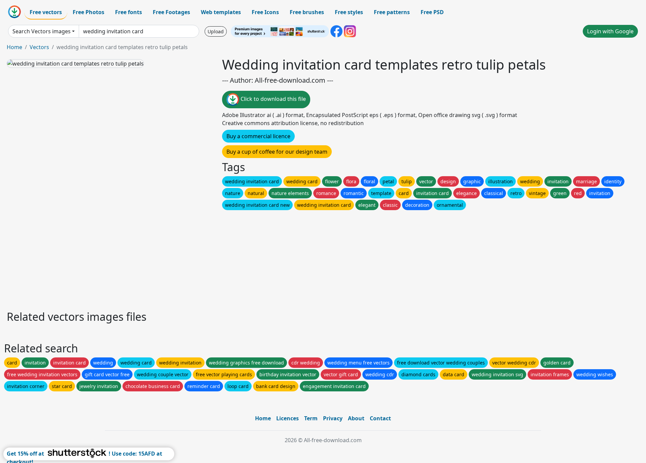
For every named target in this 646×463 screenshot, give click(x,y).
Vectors (39, 47)
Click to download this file (272, 99)
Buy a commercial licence (258, 136)
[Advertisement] (208, 258)
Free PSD (432, 12)
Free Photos (88, 12)
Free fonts (128, 12)
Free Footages (171, 12)
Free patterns (392, 12)
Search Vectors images (41, 31)
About (356, 418)
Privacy (333, 418)
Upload (216, 31)
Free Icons (265, 12)
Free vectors (46, 12)
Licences (287, 418)
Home (14, 47)
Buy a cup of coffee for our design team (276, 151)
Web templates (221, 12)
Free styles (349, 12)
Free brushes (307, 12)
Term (311, 418)
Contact (380, 418)
